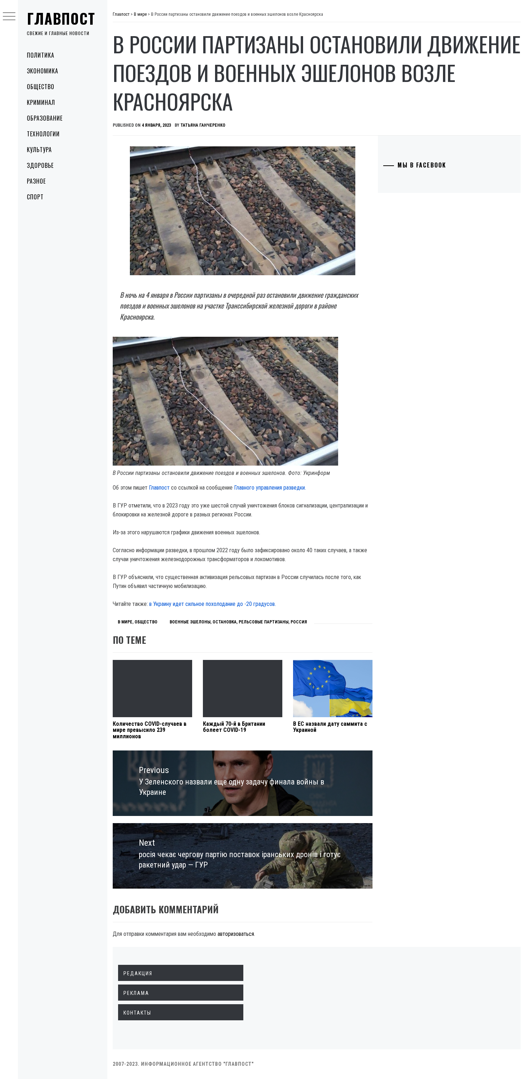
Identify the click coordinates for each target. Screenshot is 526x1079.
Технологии (43, 134)
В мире (125, 621)
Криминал (41, 102)
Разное (36, 181)
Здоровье (40, 165)
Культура (39, 149)
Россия (299, 621)
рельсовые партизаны (263, 621)
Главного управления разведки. (270, 487)
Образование (45, 118)
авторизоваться (236, 933)
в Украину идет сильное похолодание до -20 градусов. (212, 604)
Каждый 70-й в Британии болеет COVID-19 (234, 727)
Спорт (35, 197)
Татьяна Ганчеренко (202, 125)
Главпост (61, 18)
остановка (225, 621)
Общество (40, 86)
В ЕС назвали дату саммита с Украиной (330, 727)
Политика (40, 55)
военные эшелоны (190, 621)
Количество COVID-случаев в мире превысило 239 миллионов (149, 730)
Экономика (42, 71)
